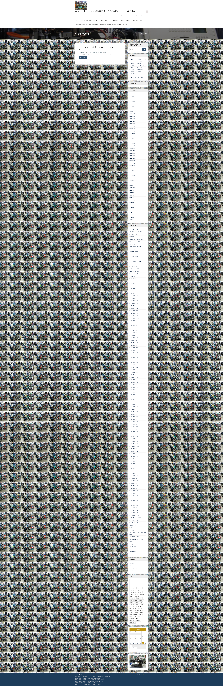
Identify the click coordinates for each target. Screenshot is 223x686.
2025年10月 (132, 118)
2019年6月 (132, 190)
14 (140, 638)
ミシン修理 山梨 (133, 365)
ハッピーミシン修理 (134, 273)
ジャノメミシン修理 (134, 254)
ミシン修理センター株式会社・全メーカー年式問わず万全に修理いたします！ (96, 20)
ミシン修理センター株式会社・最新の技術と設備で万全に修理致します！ (127, 20)
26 (135, 643)
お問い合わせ (131, 16)
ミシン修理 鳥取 (133, 507)
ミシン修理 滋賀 (133, 429)
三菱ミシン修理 (133, 525)
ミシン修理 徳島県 (134, 397)
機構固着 (131, 602)
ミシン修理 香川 (133, 498)
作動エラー (140, 592)
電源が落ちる (132, 622)
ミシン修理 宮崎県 (134, 347)
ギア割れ (136, 579)
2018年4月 (132, 219)
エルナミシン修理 (133, 236)
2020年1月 (132, 185)
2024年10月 (132, 148)
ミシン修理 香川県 (134, 500)
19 (135, 641)
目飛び (141, 602)
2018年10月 (132, 205)
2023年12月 (132, 173)
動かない (131, 596)
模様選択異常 (141, 600)
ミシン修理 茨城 (133, 473)
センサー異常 (143, 584)
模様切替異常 (139, 598)
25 (133, 643)
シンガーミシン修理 (134, 249)
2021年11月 (132, 180)
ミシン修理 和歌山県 (134, 318)
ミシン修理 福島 (133, 458)
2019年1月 (132, 197)
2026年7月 (132, 96)
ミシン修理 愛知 (133, 404)
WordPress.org (133, 570)
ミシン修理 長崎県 (134, 480)
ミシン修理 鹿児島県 (134, 515)
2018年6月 (132, 214)
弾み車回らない (132, 598)
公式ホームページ (79, 16)
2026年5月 (132, 101)
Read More (82, 57)
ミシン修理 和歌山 (134, 315)
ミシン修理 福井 (133, 448)
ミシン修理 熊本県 (134, 436)
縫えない (131, 610)
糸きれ (105, 52)
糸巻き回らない (132, 606)
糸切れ (142, 604)
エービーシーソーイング (135, 241)
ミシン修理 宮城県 (134, 342)
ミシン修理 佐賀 (133, 293)
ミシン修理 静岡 (133, 493)
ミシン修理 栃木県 (134, 421)
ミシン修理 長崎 (133, 478)
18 (133, 641)
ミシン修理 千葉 (133, 305)
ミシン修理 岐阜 (133, 369)
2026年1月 (132, 111)
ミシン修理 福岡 (133, 453)
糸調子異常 (139, 606)
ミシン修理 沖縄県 (134, 426)
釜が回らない (142, 612)
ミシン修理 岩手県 (134, 382)
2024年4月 (132, 163)
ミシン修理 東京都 (134, 416)
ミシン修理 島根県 (134, 387)
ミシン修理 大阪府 (134, 332)
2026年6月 (132, 99)
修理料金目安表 (119, 16)
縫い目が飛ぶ (140, 608)
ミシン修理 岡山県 (134, 377)
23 (145, 641)
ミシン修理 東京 (133, 414)
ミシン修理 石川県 (134, 441)
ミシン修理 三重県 (134, 286)
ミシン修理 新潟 (133, 409)
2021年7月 (132, 182)
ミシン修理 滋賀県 (134, 431)
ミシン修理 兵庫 (133, 298)
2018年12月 (132, 200)
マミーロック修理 (133, 281)
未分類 (131, 544)
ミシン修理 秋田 (133, 463)
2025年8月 (132, 123)
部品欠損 (136, 612)
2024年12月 (132, 143)
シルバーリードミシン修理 (135, 246)
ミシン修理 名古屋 (134, 310)
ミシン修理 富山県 (134, 352)
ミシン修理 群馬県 (134, 471)
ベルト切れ (137, 586)
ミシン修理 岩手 (133, 379)
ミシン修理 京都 (133, 288)
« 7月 (133, 647)
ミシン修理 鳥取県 (134, 510)
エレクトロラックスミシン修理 (136, 239)
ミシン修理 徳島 (133, 394)
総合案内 (125, 16)
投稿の (132, 566)
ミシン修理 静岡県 (134, 495)
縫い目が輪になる (133, 608)
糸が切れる (132, 604)
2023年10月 (132, 175)
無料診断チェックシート (89, 16)
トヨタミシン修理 (133, 266)
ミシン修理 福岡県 (134, 456)
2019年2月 (132, 195)
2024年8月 (132, 153)
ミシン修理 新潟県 (134, 411)
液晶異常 (136, 602)
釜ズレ (131, 616)
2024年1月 (132, 170)
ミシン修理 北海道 (134, 303)
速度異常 (131, 612)
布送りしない (137, 596)
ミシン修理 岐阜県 (134, 372)
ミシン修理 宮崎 (133, 345)
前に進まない (142, 594)
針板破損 (138, 620)
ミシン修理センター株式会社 (136, 517)
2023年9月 (132, 178)
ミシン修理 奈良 (98, 52)
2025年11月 (132, 116)
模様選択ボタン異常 (133, 600)
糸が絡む (137, 604)
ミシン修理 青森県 (134, 490)
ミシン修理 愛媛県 (134, 402)
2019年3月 (132, 192)
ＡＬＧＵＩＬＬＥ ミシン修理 (136, 554)
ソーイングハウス (133, 263)
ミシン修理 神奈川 (134, 443)
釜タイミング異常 (137, 616)
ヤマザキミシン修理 (134, 520)
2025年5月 (132, 131)
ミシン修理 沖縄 (133, 424)
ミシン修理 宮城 (133, 340)
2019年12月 (132, 187)
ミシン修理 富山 (133, 350)
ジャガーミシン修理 (134, 251)
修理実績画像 (111, 16)
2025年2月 (132, 138)
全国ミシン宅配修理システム (101, 16)
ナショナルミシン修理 (134, 268)
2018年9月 (132, 207)
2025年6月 (132, 128)
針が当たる (137, 618)
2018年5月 (132, 217)
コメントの (133, 568)
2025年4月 (132, 133)
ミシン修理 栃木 (133, 419)
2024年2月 (132, 168)
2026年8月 (132, 94)
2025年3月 (132, 136)
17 (130, 641)
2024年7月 (132, 155)
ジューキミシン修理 (91, 52)
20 (137, 641)
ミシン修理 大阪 (133, 330)
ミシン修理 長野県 (134, 485)
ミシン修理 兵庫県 (134, 300)
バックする (132, 586)
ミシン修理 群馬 (133, 468)
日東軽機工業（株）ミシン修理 (136, 539)
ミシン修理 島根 (133, 384)
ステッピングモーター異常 (134, 584)
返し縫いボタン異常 (138, 610)
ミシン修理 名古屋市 (134, 313)
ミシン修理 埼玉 (133, 320)
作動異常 (136, 594)
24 (130, 643)
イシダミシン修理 (133, 234)
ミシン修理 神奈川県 (134, 446)
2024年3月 (132, 165)
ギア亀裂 (131, 579)
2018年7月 (132, 212)
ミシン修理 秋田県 (134, 466)
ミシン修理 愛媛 (133, 399)
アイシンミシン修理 (134, 229)
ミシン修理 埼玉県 (134, 323)
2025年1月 (132, 141)
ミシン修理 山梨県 (134, 367)
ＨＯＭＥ (77, 20)
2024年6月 (132, 158)
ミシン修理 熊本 (133, 434)
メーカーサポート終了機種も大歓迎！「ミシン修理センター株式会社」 (114, 24)
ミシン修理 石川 (133, 438)
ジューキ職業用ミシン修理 (135, 261)
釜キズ (140, 614)
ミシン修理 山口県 (134, 357)
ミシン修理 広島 (133, 389)
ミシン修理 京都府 (134, 291)
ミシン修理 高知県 (134, 505)
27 (137, 643)
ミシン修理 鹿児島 (134, 512)
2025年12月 (132, 113)
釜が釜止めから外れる (133, 614)
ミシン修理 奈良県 (134, 337)
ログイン (132, 563)
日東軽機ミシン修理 (135, 536)
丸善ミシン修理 (133, 527)
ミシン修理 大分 (133, 325)
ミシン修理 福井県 (134, 451)
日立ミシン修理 (133, 541)
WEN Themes (145, 674)
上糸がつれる (139, 588)
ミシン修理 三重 (133, 283)
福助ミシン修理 (133, 546)
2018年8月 (132, 210)
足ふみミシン (133, 549)
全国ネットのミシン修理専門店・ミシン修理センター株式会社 (106, 11)
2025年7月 (132, 126)
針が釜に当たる (132, 620)
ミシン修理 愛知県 (134, 406)
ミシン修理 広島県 (134, 392)
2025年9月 (132, 121)
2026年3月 (132, 106)
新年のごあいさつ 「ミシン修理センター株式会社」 (138, 533)
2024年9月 (132, 150)
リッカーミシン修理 (134, 522)
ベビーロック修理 (133, 278)
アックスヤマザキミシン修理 (136, 231)
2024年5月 (132, 160)
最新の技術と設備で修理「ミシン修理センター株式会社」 (87, 24)
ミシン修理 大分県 (134, 328)
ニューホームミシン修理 (135, 271)
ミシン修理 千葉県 (134, 308)
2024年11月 (132, 145)
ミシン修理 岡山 (133, 374)
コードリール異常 (133, 582)
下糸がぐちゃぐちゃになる (134, 590)
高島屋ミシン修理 (133, 551)
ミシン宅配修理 (132, 588)
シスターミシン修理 (134, 244)
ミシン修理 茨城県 (134, 475)
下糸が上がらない (133, 592)
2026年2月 (132, 109)
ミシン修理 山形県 (134, 362)
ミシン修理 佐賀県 (134, 295)
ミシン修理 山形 (133, 360)
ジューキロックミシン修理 (135, 259)
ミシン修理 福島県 (134, 461)
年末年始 (132, 530)
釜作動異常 (132, 618)
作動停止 (131, 594)
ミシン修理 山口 (133, 355)
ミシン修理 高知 (133, 503)
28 (140, 643)
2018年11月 (132, 202)
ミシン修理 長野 (133, 483)
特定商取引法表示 (139, 16)
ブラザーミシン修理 (134, 276)
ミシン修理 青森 (133, 488)
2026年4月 (132, 104)
